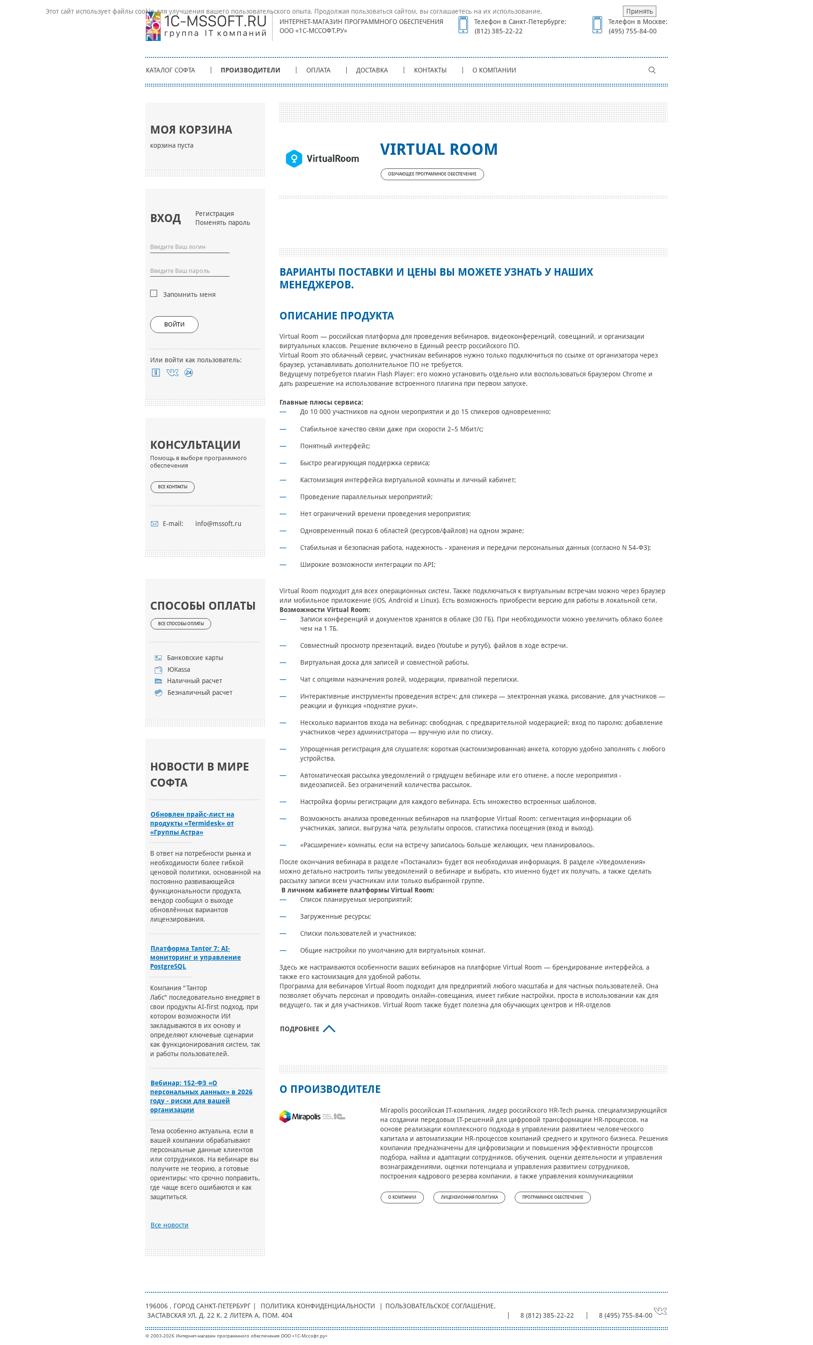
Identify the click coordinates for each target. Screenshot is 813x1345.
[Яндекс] (156, 372)
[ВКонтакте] (172, 372)
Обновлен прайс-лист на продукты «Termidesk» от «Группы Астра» (192, 823)
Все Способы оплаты (181, 623)
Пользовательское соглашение (439, 1306)
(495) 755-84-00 (633, 31)
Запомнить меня (189, 294)
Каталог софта (170, 70)
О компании (494, 70)
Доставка (372, 70)
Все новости (170, 1225)
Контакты (430, 70)
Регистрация (214, 213)
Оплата (318, 70)
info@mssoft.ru (218, 523)
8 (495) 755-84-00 (626, 1315)
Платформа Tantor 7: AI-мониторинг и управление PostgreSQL (195, 957)
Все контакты (172, 487)
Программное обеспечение (552, 1197)
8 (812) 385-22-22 (547, 1315)
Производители (250, 70)
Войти (174, 324)
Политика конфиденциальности (318, 1306)
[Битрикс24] (189, 372)
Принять (639, 11)
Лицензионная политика (469, 1197)
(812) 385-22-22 (499, 31)
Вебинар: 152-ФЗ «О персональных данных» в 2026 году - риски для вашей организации (201, 1096)
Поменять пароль (222, 222)
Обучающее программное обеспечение (432, 174)
